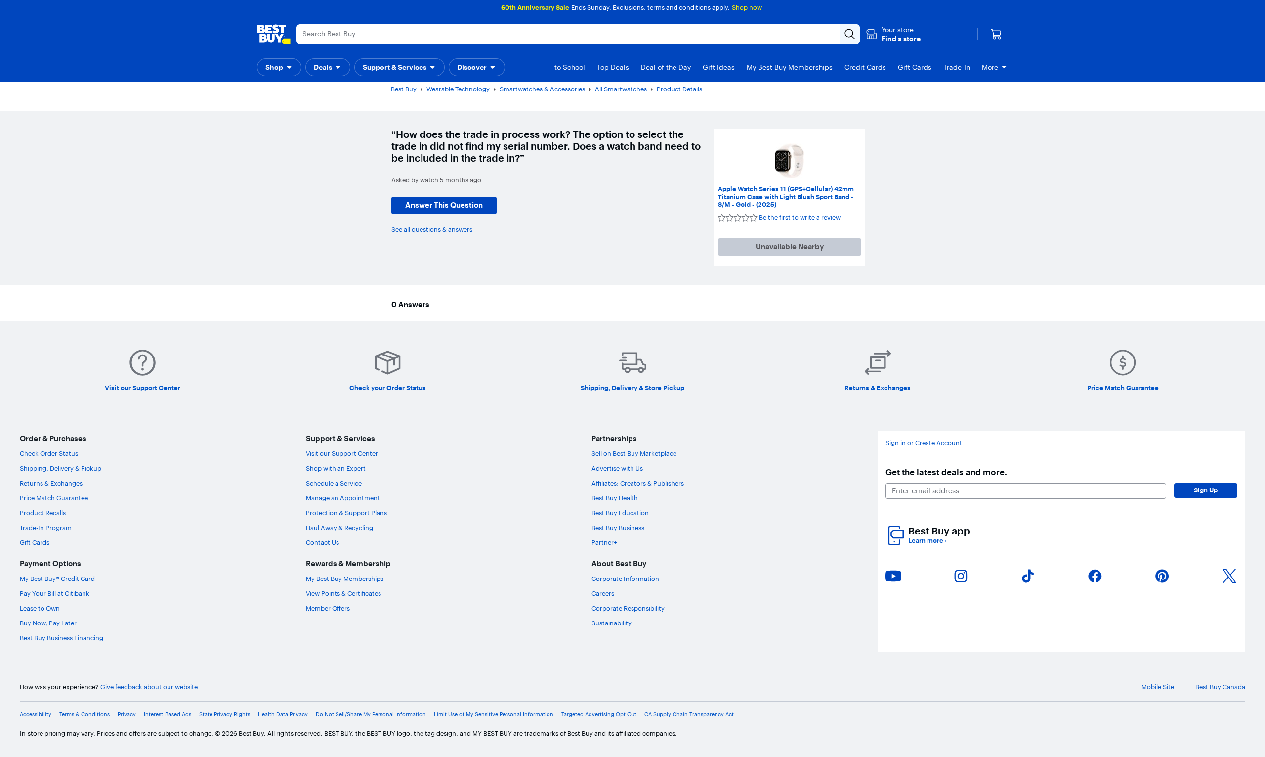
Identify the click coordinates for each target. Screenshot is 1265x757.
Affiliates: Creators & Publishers (637, 483)
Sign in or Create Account (924, 442)
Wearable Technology (458, 89)
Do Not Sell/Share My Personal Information (371, 715)
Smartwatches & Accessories (542, 89)
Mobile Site (1157, 687)
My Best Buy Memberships (344, 578)
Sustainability (611, 623)
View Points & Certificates (343, 593)
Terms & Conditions (84, 715)
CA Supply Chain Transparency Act (689, 715)
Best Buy (404, 89)
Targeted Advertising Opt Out (598, 715)
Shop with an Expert (336, 468)
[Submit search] (850, 34)
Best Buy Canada (1220, 687)
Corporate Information (625, 578)
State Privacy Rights (224, 715)
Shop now (747, 7)
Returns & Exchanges (51, 483)
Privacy (127, 715)
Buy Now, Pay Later (48, 623)
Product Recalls (43, 513)
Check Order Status (49, 453)
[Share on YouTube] (893, 576)
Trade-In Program (46, 528)
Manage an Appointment (343, 498)
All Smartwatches (621, 89)
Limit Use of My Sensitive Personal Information (493, 715)
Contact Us (322, 542)
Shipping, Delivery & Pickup (60, 468)
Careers (602, 593)
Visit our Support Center (342, 453)
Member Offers (328, 608)
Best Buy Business (617, 528)
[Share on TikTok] (1028, 576)
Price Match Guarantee (54, 498)
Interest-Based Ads (167, 715)
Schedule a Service (334, 483)
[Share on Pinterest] (1162, 576)
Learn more (927, 540)
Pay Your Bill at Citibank (54, 593)
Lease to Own (40, 608)
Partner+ (604, 542)
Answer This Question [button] (444, 205)
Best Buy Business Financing (61, 638)
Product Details (679, 89)
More (990, 67)
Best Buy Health (614, 498)
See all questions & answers (431, 229)
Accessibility (35, 715)
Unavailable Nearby (790, 246)
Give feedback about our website (149, 687)
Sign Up (1206, 490)
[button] (893, 34)
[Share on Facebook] (1095, 576)
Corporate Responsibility (628, 608)
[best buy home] (274, 34)
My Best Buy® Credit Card (57, 578)
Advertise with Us (617, 468)
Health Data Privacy (283, 715)
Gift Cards (34, 542)
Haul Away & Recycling (339, 528)
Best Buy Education (620, 513)
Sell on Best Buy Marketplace (633, 453)
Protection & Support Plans (346, 513)
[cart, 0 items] (996, 34)
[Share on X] (1229, 576)
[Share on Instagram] (961, 576)
